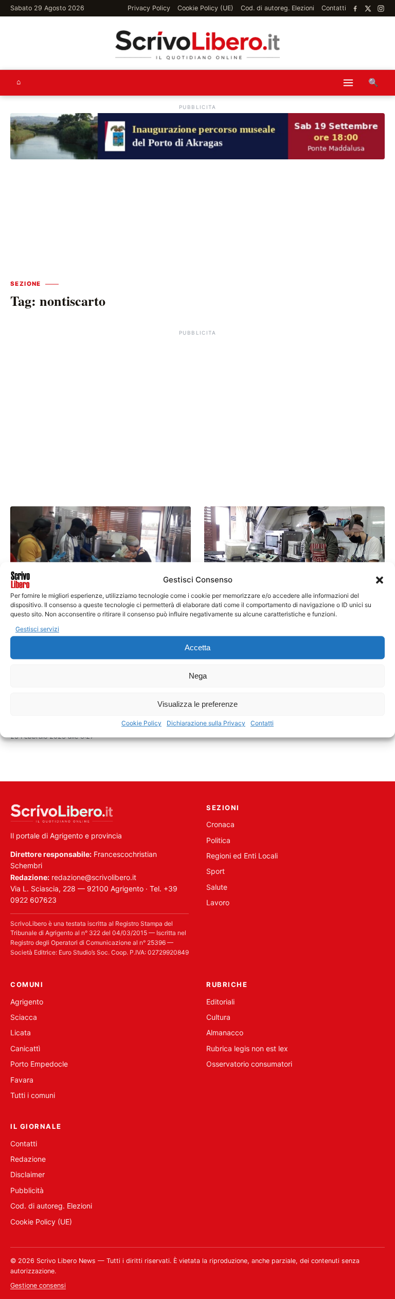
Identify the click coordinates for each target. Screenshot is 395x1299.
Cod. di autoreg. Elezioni (277, 8)
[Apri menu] (348, 83)
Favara (21, 1079)
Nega (198, 675)
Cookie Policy (141, 723)
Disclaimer (27, 1174)
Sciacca (23, 1017)
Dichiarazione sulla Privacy (206, 723)
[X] (368, 8)
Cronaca (220, 824)
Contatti (262, 723)
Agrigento (26, 1001)
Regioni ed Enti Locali (242, 855)
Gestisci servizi (37, 629)
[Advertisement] (197, 411)
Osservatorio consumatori (249, 1063)
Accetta (197, 647)
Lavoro (217, 902)
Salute (216, 887)
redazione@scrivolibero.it (93, 877)
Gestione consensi (38, 1285)
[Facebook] (355, 8)
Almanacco (224, 1032)
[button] (379, 580)
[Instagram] (381, 8)
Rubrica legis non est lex (247, 1048)
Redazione (28, 1159)
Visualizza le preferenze (197, 704)
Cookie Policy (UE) (205, 8)
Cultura (218, 1017)
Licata (20, 1032)
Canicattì (25, 1048)
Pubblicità (27, 1190)
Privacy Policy (149, 8)
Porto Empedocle (39, 1063)
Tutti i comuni (32, 1095)
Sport (215, 871)
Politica (218, 840)
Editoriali (220, 1001)
